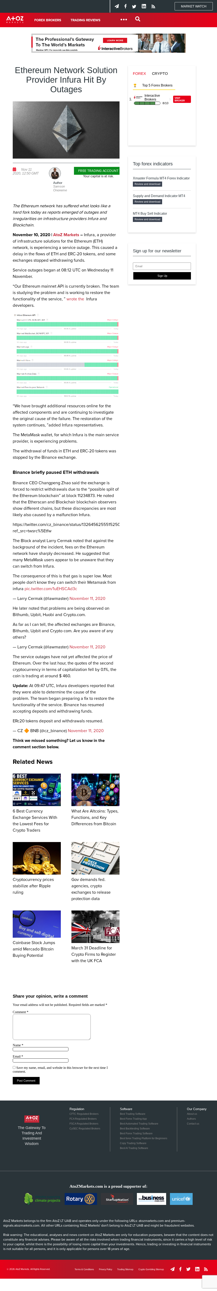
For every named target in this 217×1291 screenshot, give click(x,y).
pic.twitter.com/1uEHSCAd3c (51, 588)
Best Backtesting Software (135, 1128)
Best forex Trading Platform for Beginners (143, 1138)
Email (18, 1056)
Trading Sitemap (125, 1269)
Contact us (193, 1123)
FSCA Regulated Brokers (84, 1123)
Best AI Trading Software (134, 1148)
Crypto (160, 73)
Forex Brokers (47, 20)
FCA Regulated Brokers (83, 1118)
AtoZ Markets (66, 234)
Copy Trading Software (133, 1143)
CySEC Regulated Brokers (85, 1128)
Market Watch (193, 6)
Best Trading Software (132, 1113)
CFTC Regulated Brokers (84, 1113)
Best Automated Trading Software (139, 1123)
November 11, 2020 (87, 598)
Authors (191, 1118)
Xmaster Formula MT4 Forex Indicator (161, 178)
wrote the (76, 299)
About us (192, 1113)
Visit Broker (180, 99)
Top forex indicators (153, 163)
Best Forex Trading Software (136, 1133)
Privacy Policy (105, 1269)
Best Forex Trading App (133, 1118)
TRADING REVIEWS (85, 20)
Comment (20, 1012)
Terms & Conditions (84, 1269)
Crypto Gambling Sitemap (151, 1269)
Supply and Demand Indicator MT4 (159, 196)
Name (18, 1045)
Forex (139, 73)
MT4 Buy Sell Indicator (150, 213)
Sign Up (162, 275)
